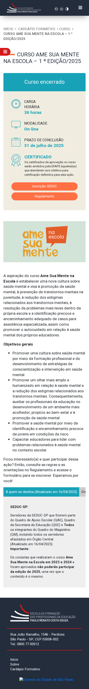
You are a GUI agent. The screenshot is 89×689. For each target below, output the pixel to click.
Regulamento (44, 196)
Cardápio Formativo (36, 28)
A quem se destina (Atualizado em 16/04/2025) (41, 491)
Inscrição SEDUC (44, 186)
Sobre (14, 664)
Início (8, 28)
